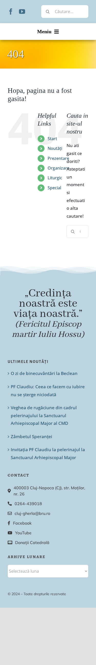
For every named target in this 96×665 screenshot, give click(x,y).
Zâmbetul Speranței (31, 436)
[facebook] (11, 11)
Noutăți (55, 148)
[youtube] (22, 11)
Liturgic (55, 178)
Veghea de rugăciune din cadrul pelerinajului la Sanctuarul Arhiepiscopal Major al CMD (44, 415)
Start (52, 138)
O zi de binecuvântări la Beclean (44, 373)
